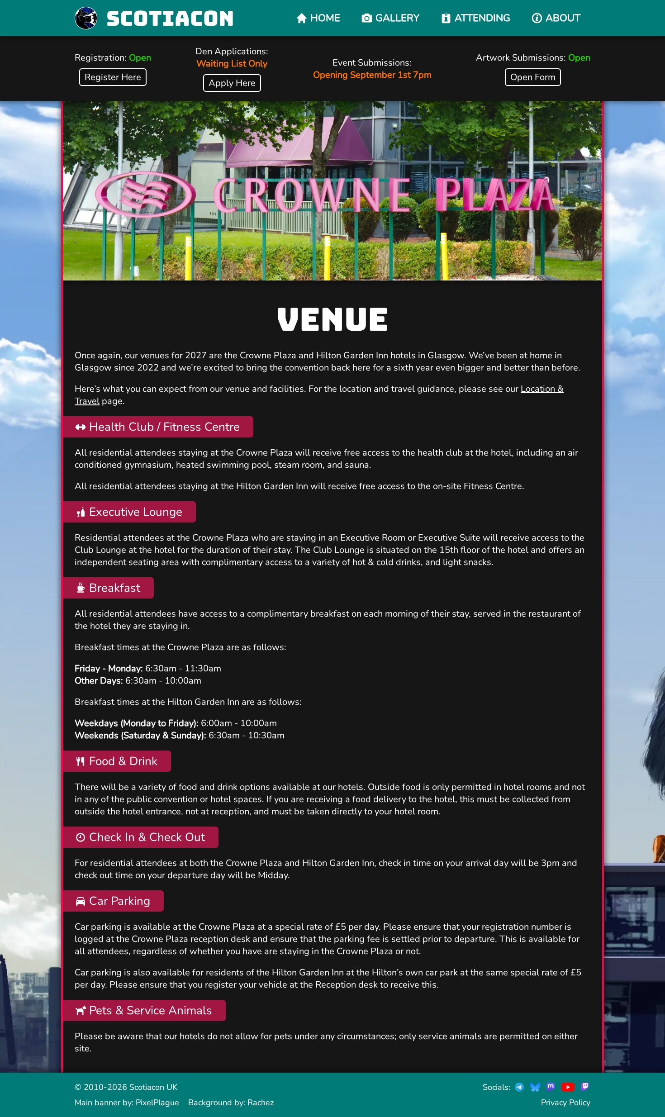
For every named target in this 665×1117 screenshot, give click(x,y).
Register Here (113, 77)
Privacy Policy (565, 1102)
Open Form (533, 77)
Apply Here (232, 83)
